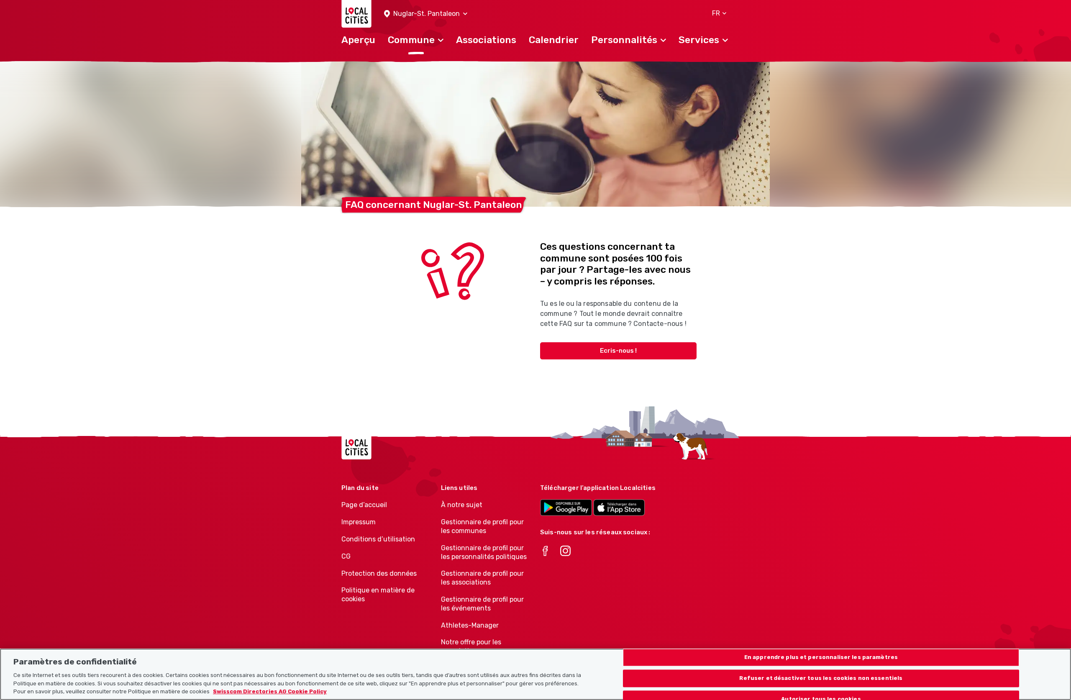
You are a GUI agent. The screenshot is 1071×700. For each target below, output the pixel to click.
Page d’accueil (364, 505)
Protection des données (379, 573)
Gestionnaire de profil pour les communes (482, 526)
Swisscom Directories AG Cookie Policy (270, 691)
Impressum (358, 522)
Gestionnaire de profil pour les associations (482, 577)
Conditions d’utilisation (378, 539)
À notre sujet (461, 505)
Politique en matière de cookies (378, 594)
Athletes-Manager (470, 625)
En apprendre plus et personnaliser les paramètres (821, 657)
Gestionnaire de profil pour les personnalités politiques (484, 552)
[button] (425, 14)
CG (346, 556)
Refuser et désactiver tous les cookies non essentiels (820, 678)
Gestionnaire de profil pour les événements (482, 603)
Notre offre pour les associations (471, 646)
